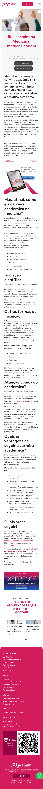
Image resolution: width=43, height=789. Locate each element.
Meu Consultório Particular (13, 727)
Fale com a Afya (8, 670)
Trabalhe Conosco (9, 665)
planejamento (21, 401)
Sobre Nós (7, 668)
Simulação (8, 541)
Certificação (7, 657)
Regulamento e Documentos (13, 702)
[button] (38, 4)
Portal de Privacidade (11, 699)
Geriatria (20, 551)
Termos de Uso (8, 704)
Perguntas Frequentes (11, 685)
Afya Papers (7, 721)
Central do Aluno (9, 687)
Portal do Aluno (9, 690)
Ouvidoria (6, 679)
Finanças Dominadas (10, 724)
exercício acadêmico (16, 307)
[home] (9, 4)
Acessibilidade (8, 662)
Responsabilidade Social (12, 660)
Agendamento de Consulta (13, 712)
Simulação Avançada (21, 541)
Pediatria (10, 551)
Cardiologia (33, 549)
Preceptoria (9, 545)
